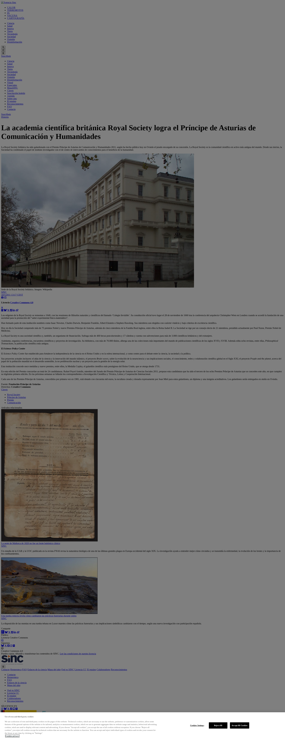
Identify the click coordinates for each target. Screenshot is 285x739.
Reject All (218, 725)
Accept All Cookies (239, 725)
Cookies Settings (197, 725)
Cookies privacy (12, 736)
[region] (142, 725)
